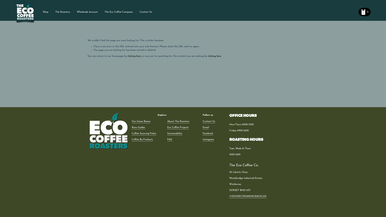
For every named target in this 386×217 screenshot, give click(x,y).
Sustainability (174, 133)
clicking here (134, 56)
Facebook (208, 133)
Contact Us (146, 12)
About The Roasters (178, 121)
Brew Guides (138, 127)
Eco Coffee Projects (178, 127)
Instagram (208, 139)
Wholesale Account (87, 12)
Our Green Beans (141, 121)
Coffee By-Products (142, 139)
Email (206, 127)
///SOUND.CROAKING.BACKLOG (247, 196)
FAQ (169, 139)
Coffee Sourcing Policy (144, 133)
